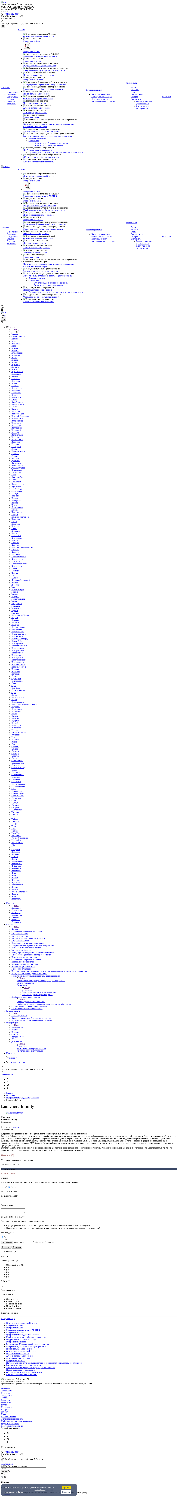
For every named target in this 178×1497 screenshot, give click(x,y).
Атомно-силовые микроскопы (36, 108)
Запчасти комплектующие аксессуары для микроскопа (47, 136)
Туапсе (14, 826)
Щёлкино (15, 880)
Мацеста (15, 596)
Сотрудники (12, 97)
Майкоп (15, 592)
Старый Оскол (17, 796)
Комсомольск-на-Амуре (22, 547)
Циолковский (17, 861)
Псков (14, 714)
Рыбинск (15, 739)
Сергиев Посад (18, 767)
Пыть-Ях (15, 723)
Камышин (15, 519)
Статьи (134, 92)
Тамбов (14, 814)
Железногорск (17, 484)
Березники (16, 397)
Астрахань (16, 374)
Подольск (15, 707)
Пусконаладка (7, 1407)
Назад (16, 329)
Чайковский (16, 864)
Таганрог (15, 812)
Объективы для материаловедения (49, 145)
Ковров (14, 540)
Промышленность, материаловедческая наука (103, 100)
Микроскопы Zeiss (31, 41)
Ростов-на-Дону (18, 732)
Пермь (14, 700)
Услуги (4, 1405)
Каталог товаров (8, 1416)
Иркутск (15, 503)
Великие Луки (17, 414)
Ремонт (4, 1412)
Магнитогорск (17, 589)
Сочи (13, 789)
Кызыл (14, 578)
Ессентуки (16, 482)
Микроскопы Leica (31, 52)
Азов (13, 346)
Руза (13, 737)
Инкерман (16, 500)
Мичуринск (16, 603)
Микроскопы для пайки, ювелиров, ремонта (43, 89)
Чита (13, 875)
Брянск (14, 409)
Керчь (14, 528)
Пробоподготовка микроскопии (37, 150)
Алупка (14, 348)
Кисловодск (16, 538)
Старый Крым (17, 793)
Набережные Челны (20, 615)
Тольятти (15, 821)
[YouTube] (7, 1085)
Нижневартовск (18, 634)
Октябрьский (17, 681)
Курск (14, 575)
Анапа (14, 357)
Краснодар (16, 561)
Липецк (14, 582)
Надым (14, 618)
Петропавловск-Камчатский (24, 704)
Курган (14, 573)
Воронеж (15, 437)
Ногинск (15, 669)
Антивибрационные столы (35, 112)
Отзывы (10, 99)
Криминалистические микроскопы (38, 162)
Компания (5, 87)
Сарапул (15, 753)
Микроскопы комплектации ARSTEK (40, 56)
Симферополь (17, 774)
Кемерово (15, 526)
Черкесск (15, 873)
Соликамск (16, 782)
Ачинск (14, 376)
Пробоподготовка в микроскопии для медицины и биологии (56, 152)
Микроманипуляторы (32, 117)
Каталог (21, 29)
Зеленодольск (17, 491)
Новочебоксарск (18, 660)
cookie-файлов (40, 1490)
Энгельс (15, 889)
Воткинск (15, 442)
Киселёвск (16, 535)
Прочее (4, 1414)
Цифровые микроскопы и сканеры (38, 75)
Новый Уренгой (18, 667)
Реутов (14, 730)
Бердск (14, 395)
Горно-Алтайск (18, 451)
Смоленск (15, 779)
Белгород (15, 390)
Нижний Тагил (18, 641)
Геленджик (16, 446)
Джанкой (15, 461)
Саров (14, 758)
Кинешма (15, 531)
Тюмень (15, 831)
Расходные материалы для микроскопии (41, 131)
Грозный (15, 453)
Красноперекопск (19, 564)
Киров (14, 533)
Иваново (15, 496)
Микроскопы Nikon (32, 61)
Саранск (15, 751)
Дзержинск (16, 463)
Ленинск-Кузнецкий (20, 580)
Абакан (14, 339)
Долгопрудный (18, 468)
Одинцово (16, 678)
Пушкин (15, 716)
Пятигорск (16, 725)
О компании (12, 92)
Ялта (13, 896)
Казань (14, 510)
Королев (15, 552)
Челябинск (16, 868)
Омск (13, 683)
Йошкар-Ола (17, 507)
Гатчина (15, 444)
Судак (14, 800)
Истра (14, 505)
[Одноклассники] (7, 1088)
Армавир (15, 364)
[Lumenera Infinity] (14, 1113)
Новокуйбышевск (19, 646)
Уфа (13, 845)
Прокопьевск (17, 709)
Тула (13, 828)
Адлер (14, 341)
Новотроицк (17, 655)
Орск (13, 692)
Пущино (15, 721)
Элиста (14, 887)
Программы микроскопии (34, 103)
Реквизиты (11, 104)
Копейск (15, 550)
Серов (14, 770)
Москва (14, 334)
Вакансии (11, 101)
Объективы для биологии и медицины (51, 143)
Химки (14, 857)
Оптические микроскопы (12, 1419)
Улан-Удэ (15, 833)
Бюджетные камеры (10, 1423)
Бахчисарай (16, 388)
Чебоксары (16, 866)
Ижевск (14, 498)
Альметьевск (17, 353)
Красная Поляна (18, 557)
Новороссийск (17, 650)
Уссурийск (16, 840)
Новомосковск (17, 648)
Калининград (17, 512)
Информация (131, 83)
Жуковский (16, 486)
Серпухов (15, 772)
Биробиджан (17, 402)
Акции (134, 87)
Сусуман (15, 805)
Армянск (15, 367)
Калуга (14, 514)
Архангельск (17, 371)
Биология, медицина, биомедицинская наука (101, 95)
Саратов (15, 756)
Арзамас (15, 362)
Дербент (15, 458)
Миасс (14, 601)
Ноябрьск (15, 674)
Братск (14, 407)
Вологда (15, 432)
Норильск (15, 671)
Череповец (16, 871)
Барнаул (15, 383)
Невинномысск (18, 627)
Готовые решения (94, 90)
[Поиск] (3, 26)
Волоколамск (17, 435)
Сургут (14, 803)
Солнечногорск (18, 784)
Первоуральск (17, 697)
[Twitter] (7, 1082)
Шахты (14, 878)
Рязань (14, 742)
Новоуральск (17, 657)
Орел (13, 685)
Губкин (14, 456)
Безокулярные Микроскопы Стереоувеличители (44, 84)
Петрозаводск (17, 702)
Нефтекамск (16, 629)
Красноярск (16, 566)
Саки (13, 744)
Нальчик (15, 622)
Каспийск (15, 524)
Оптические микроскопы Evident (38, 98)
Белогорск (16, 393)
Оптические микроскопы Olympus (38, 36)
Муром (14, 610)
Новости (135, 90)
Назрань (15, 620)
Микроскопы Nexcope (33, 80)
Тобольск (15, 819)
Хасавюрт (15, 854)
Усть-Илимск (17, 842)
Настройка (6, 1409)
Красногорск (17, 559)
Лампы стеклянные (37, 138)
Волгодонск (16, 428)
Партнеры (11, 94)
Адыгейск (15, 343)
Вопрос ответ (137, 94)
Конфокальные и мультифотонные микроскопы (44, 70)
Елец (13, 479)
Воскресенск (17, 439)
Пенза (14, 695)
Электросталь (17, 885)
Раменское (16, 728)
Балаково (15, 379)
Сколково (15, 777)
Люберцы (15, 585)
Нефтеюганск (17, 632)
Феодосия (15, 849)
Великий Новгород (20, 416)
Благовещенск (17, 404)
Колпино (15, 545)
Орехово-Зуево (18, 690)
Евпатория (16, 472)
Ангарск (15, 360)
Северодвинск (17, 763)
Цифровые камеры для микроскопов (39, 66)
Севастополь (17, 760)
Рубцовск (15, 735)
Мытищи (15, 613)
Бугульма (15, 411)
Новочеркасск (17, 662)
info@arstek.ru (7, 1074)
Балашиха (15, 381)
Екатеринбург (17, 477)
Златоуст (15, 493)
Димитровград (17, 465)
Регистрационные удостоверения (144, 102)
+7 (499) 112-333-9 (11, 14)
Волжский (16, 430)
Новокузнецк (17, 643)
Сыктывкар (16, 810)
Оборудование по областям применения (41, 157)
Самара (14, 749)
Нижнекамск (17, 636)
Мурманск (16, 608)
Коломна (15, 543)
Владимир (16, 423)
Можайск (15, 606)
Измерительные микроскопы (36, 94)
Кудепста (15, 568)
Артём (14, 369)
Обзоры (134, 97)
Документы (136, 99)
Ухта (13, 847)
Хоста (14, 859)
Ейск (13, 475)
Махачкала (16, 594)
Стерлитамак (17, 798)
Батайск (15, 386)
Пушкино (15, 718)
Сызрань (15, 807)
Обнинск (15, 676)
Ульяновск (16, 835)
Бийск (14, 400)
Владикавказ (17, 421)
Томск (14, 824)
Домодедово (16, 470)
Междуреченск (18, 599)
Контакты (166, 97)
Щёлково (15, 882)
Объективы (34, 141)
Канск (14, 521)
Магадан (15, 587)
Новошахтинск (18, 664)
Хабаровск (16, 852)
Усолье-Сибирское (19, 838)
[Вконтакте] (7, 1079)
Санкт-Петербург (19, 336)
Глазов (14, 449)
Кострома (15, 554)
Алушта (15, 350)
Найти (4, 1472)
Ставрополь (16, 791)
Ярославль (16, 899)
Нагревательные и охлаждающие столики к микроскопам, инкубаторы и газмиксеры (44, 1363)
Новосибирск (17, 653)
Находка (15, 625)
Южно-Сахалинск (19, 892)
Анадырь (15, 355)
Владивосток (17, 418)
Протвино (15, 711)
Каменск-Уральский (20, 517)
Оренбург (15, 688)
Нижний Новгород (19, 639)
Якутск (14, 894)
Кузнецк (15, 571)
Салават (15, 746)
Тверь (14, 817)
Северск (15, 765)
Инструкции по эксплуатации (143, 107)
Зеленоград (16, 489)
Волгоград (16, 425)
